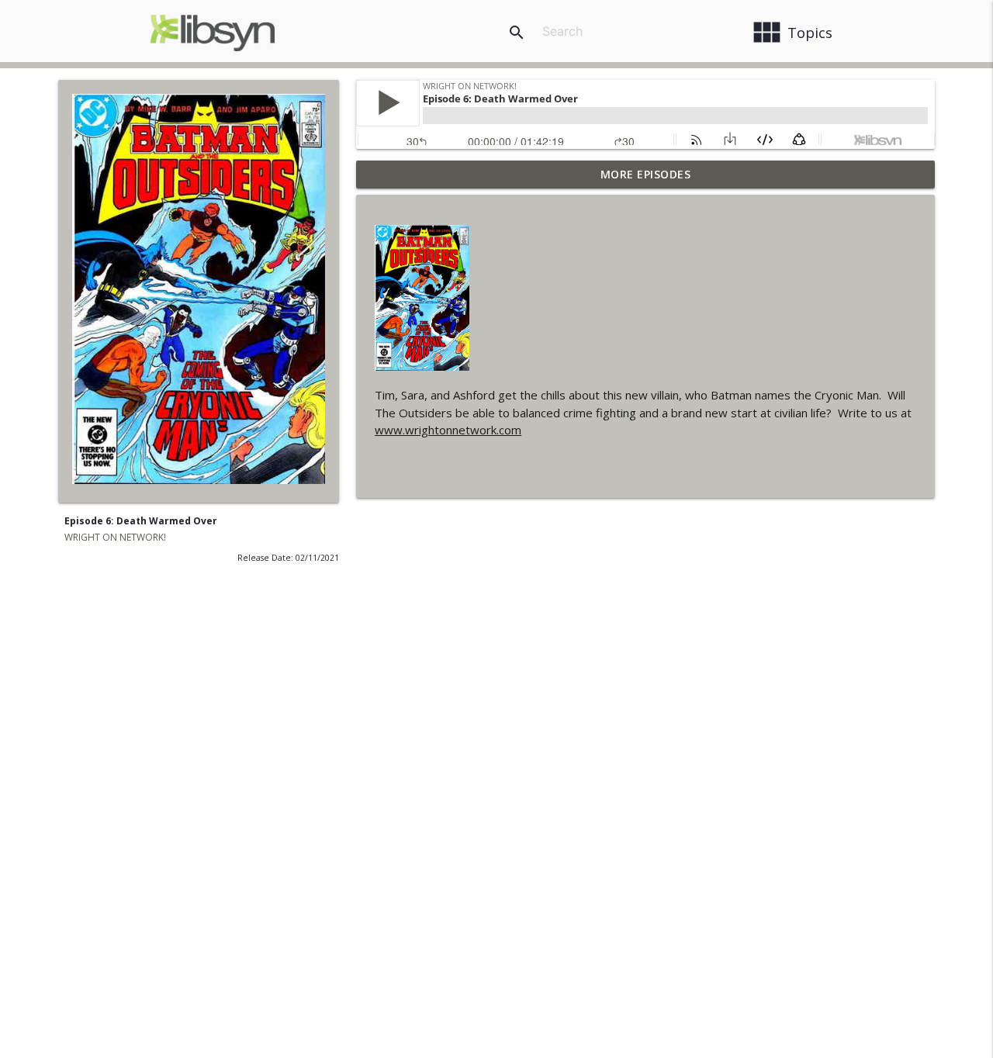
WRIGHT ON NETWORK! (115, 537)
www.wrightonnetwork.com (448, 429)
